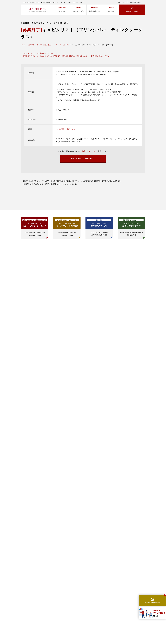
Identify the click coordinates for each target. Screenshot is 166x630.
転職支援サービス (88, 151)
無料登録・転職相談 (132, 11)
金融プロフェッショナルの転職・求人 (39, 45)
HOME (23, 45)
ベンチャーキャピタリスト (61, 45)
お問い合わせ (137, 2)
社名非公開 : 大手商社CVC (65, 129)
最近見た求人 (122, 2)
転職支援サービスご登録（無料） (83, 158)
